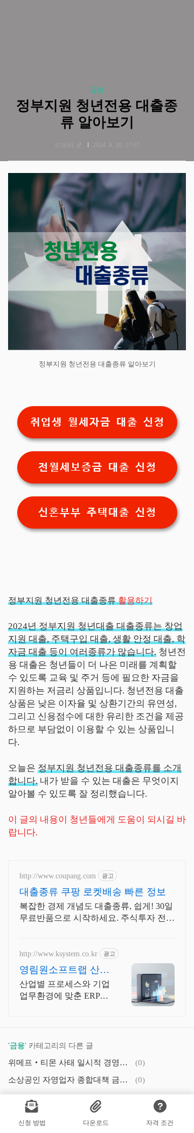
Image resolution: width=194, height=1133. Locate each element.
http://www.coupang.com (57, 876)
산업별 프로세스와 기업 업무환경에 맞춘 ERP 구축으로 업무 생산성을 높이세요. (64, 990)
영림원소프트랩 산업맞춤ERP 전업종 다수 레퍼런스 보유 (64, 970)
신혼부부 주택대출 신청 (97, 512)
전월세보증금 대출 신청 (97, 467)
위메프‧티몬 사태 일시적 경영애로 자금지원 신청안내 (70, 1062)
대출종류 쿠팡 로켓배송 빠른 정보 (92, 891)
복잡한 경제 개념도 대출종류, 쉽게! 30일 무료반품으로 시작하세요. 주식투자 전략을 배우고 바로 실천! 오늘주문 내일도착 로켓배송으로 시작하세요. (97, 912)
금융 (97, 90)
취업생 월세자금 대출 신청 (97, 422)
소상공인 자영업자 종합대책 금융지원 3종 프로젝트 (70, 1080)
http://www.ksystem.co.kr (58, 954)
